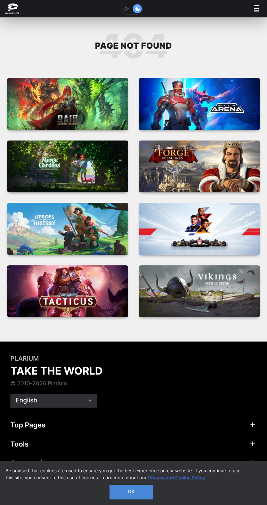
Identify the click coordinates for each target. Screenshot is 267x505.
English (26, 400)
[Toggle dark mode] (132, 9)
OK (131, 492)
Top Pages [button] (28, 425)
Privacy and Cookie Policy (176, 478)
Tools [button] (19, 444)
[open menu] (256, 9)
